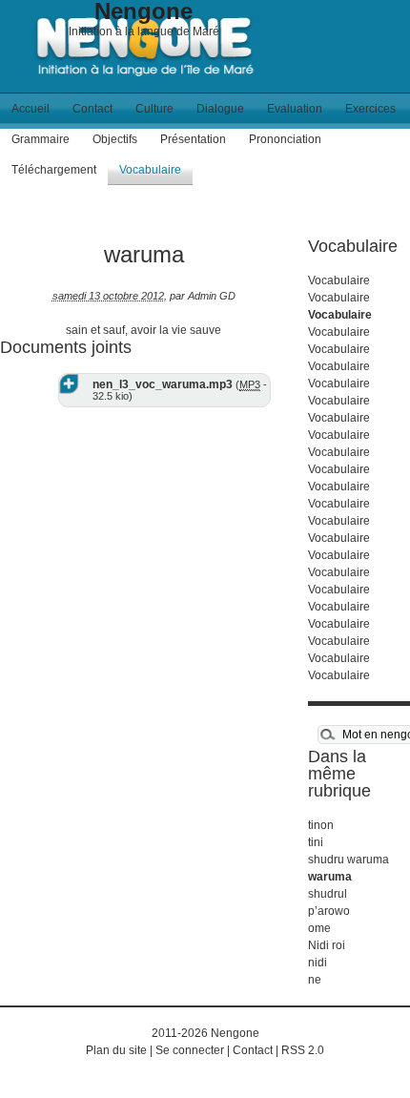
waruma (330, 876)
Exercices (370, 108)
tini (315, 842)
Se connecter (189, 1050)
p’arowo (329, 911)
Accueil (30, 108)
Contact (92, 108)
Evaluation (294, 108)
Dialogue (220, 108)
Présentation (193, 139)
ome (319, 928)
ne (314, 979)
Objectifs (114, 139)
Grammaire (40, 139)
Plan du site (116, 1050)
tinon (321, 825)
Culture (154, 108)
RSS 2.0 (302, 1050)
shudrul (327, 894)
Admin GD (212, 295)
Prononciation (285, 139)
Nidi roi (326, 945)
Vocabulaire (150, 169)
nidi (317, 962)
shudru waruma (348, 859)
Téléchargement (53, 169)
